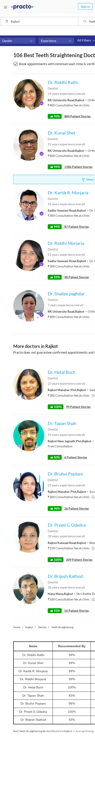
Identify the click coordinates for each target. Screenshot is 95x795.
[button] (17, 41)
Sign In (85, 6)
